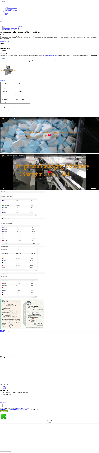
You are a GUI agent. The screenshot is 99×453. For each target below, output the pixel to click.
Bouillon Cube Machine (15, 409)
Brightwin (6, 13)
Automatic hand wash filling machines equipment (15, 361)
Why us (6, 14)
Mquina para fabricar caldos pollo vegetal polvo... (15, 369)
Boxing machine (7, 6)
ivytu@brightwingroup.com (6, 397)
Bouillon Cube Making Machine (5, 409)
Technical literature (8, 17)
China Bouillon (44, 55)
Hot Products (18, 408)
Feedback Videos (5, 15)
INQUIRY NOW (3, 402)
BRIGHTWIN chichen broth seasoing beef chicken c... (16, 373)
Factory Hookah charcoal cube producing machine (15, 377)
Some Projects (4, 11)
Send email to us (3, 41)
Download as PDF (9, 41)
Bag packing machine (8, 9)
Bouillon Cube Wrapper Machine (25, 409)
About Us (4, 12)
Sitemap (22, 408)
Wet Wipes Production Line (10, 381)
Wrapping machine (8, 5)
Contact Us (4, 19)
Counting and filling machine (9, 7)
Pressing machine (7, 4)
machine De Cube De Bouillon (53, 55)
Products (3, 386)
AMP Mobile (27, 408)
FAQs (3, 18)
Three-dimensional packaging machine (11, 8)
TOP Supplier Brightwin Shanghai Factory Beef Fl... (16, 365)
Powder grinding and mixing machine (11, 10)
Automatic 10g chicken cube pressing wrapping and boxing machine (13, 114)
